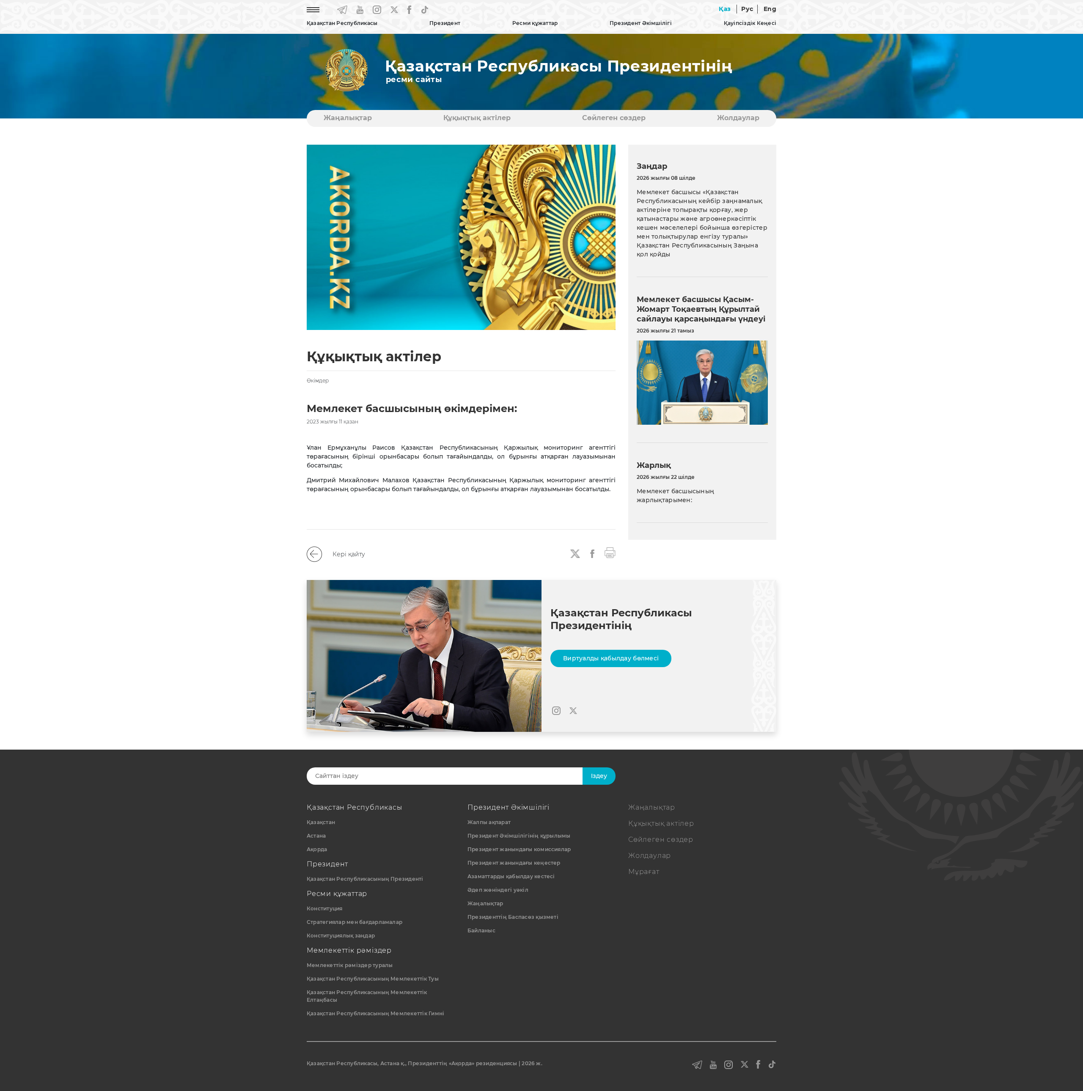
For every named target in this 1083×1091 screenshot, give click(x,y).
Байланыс (481, 930)
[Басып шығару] (610, 552)
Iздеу (599, 776)
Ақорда (317, 849)
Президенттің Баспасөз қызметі (512, 917)
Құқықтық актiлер (477, 118)
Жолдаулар (738, 118)
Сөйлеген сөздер (614, 118)
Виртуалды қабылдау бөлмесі (611, 658)
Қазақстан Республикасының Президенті (365, 879)
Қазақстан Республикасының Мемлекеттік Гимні (375, 1013)
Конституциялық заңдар (341, 935)
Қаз (725, 9)
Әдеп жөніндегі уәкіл (497, 890)
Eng (770, 9)
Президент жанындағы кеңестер (514, 863)
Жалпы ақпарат (489, 822)
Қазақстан (321, 822)
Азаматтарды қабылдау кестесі (511, 876)
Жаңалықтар (348, 118)
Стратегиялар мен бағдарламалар (354, 922)
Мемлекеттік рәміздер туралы (350, 965)
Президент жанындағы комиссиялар (519, 849)
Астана (316, 836)
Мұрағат (644, 872)
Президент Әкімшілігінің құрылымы (519, 836)
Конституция (325, 908)
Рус (747, 9)
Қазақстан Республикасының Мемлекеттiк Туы (373, 979)
